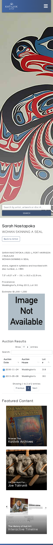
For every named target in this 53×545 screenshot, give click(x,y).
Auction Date (7, 361)
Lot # (44, 361)
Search (26, 213)
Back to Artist (11, 238)
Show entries (26, 347)
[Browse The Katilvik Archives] (26, 426)
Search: (6, 352)
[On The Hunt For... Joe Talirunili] (26, 470)
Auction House (25, 361)
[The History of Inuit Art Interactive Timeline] (26, 514)
